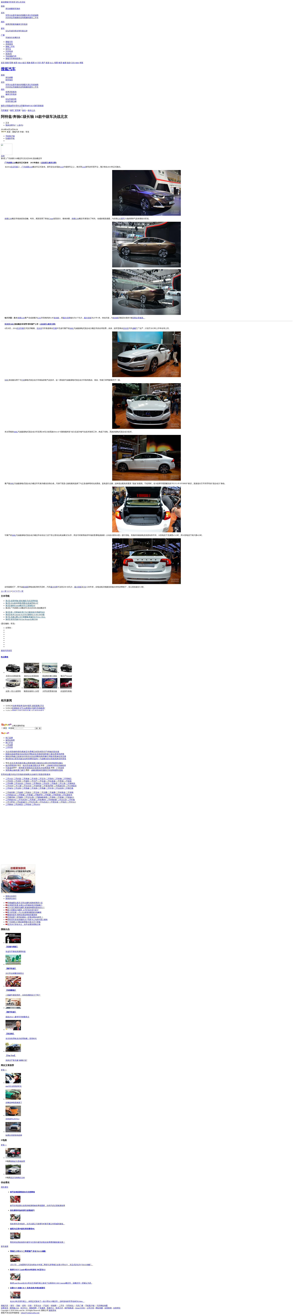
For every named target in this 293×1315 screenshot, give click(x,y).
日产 (45, 752)
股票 (33, 63)
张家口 (34, 763)
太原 (45, 763)
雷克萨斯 (60, 754)
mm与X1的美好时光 (13, 1086)
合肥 (44, 768)
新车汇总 (31, 110)
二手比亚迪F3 (21, 802)
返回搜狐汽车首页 (8, 2)
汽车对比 (9, 18)
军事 (11, 63)
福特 (15, 752)
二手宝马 (41, 779)
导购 (14, 18)
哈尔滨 (25, 765)
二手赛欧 (51, 797)
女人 (52, 63)
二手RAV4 (36, 804)
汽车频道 (4, 110)
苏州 (56, 765)
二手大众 (9, 779)
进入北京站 (20, 2)
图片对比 (12, 774)
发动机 (56, 318)
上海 (48, 765)
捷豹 (44, 759)
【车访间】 (10, 1034)
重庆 (45, 770)
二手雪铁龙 (36, 783)
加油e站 (8, 54)
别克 (37, 752)
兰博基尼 (50, 756)
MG (12, 759)
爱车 (3, 28)
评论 (7, 9)
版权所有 (52, 1310)
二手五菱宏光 (66, 795)
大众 (7, 752)
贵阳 (61, 770)
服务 (18, 24)
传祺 (27, 167)
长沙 (40, 768)
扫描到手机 (10, 138)
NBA (20, 63)
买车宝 (8, 49)
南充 (41, 770)
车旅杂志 (9, 37)
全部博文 (117, 1308)
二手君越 (60, 797)
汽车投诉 (23, 24)
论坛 (7, 31)
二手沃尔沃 (26, 786)
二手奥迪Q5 (69, 797)
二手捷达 (27, 792)
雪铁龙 (32, 754)
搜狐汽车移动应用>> (13, 58)
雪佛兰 (32, 752)
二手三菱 (17, 786)
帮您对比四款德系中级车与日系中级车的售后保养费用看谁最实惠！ (37, 1242)
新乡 (24, 768)
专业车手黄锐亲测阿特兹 (15, 951)
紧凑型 (11, 106)
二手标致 (68, 781)
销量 (11, 9)
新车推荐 (4, 1246)
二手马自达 (18, 783)
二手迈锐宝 (18, 804)
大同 (49, 763)
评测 (22, 15)
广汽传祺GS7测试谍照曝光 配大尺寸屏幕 (24, 922)
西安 (57, 770)
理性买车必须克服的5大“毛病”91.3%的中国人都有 (27, 920)
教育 (60, 63)
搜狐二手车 (10, 46)
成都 (134, 328)
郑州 (20, 768)
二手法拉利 (58, 788)
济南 (53, 763)
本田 (41, 752)
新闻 (3, 6)
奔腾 (30, 759)
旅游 (69, 63)
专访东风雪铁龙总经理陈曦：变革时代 (21, 1038)
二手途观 (19, 792)
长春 (30, 765)
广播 (3, 35)
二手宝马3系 (29, 797)
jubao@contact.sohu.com (30, 1313)
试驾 (22, 18)
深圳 (62, 768)
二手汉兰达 (62, 800)
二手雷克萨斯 (47, 786)
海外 (18, 9)
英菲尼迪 (18, 759)
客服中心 (50, 1308)
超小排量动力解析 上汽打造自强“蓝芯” (23, 910)
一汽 (40, 759)
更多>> (4, 1070)
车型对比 (4, 774)
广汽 (23, 167)
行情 (30, 1306)
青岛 (57, 763)
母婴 (56, 63)
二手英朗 (69, 792)
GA (13, 163)
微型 (3, 106)
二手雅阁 (19, 797)
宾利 (60, 759)
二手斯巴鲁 (68, 788)
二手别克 (9, 781)
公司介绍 (90, 1308)
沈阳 (34, 765)
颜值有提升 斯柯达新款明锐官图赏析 (22, 915)
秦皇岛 (40, 763)
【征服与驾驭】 (11, 947)
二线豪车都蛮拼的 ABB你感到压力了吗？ (23, 995)
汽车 (39, 63)
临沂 (7, 765)
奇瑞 (17, 754)
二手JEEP (9, 786)
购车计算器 (38, 774)
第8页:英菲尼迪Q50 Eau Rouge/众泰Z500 (21, 619)
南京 (52, 765)
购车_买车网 (15, 110)
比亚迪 (12, 754)
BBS (77, 63)
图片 (25, 15)
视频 (25, 18)
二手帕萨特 (37, 795)
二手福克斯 (10, 792)
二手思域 (31, 800)
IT (36, 63)
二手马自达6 (22, 800)
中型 (15, 106)
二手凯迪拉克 (59, 786)
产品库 (46, 1306)
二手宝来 (35, 792)
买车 (3, 13)
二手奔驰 (58, 779)
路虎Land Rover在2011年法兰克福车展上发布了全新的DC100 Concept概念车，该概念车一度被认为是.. (51, 1283)
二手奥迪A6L (10, 800)
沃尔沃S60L (9, 324)
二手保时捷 (36, 786)
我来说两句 (14, 125)
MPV (29, 106)
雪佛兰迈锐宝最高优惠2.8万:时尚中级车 (28, 710)
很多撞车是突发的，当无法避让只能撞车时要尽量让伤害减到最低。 (37, 1224)
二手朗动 (9, 804)
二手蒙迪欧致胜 (40, 797)
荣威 (13, 756)
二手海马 (9, 788)
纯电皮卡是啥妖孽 (17, 1161)
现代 (19, 752)
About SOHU (80, 1308)
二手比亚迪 (50, 781)
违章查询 (12, 24)
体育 (15, 63)
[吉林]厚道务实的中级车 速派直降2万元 (28, 706)
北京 (11, 763)
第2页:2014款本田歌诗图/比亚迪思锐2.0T (21, 603)
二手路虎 (53, 783)
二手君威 (29, 795)
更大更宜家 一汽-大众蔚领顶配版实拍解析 (24, 912)
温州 (11, 768)
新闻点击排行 (10, 896)
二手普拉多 (53, 802)
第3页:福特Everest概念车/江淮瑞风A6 (20, 606)
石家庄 (20, 763)
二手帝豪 (41, 788)
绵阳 (37, 770)
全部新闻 (108, 1308)
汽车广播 (79, 1306)
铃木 (27, 754)
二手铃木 (27, 783)
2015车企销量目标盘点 (14, 973)
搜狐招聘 (33, 1308)
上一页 (3, 591)
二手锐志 (62, 802)
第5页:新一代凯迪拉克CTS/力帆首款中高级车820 (25, 612)
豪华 (25, 106)
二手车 (35, 18)
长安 (37, 754)
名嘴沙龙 (16, 37)
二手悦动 (27, 804)
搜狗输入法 (14, 1308)
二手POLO (71, 802)
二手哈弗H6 (41, 800)
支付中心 (24, 1308)
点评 (25, 31)
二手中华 (49, 788)
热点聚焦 (4, 657)
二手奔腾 (9, 783)
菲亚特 (35, 759)
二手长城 (41, 781)
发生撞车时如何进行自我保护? (22, 1210)
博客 (81, 63)
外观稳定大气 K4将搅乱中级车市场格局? (28, 708)
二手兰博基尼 (71, 786)
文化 (73, 63)
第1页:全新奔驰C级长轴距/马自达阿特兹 (21, 601)
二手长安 (45, 783)
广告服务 (41, 1308)
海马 (21, 756)
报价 (18, 15)
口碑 (14, 101)
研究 (14, 9)
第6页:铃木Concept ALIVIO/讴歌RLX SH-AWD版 (25, 615)
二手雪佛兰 (67, 779)
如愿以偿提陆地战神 (13, 1135)
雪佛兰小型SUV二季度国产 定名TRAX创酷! (28, 1251)
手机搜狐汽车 (10, 56)
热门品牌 (9, 738)
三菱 (51, 754)
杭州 (64, 765)
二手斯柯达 (70, 783)
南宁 (23, 770)
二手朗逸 (20, 795)
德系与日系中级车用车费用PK (22, 1229)
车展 (22, 31)
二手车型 (9, 747)
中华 (25, 756)
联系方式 (59, 1308)
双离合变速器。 (138, 318)
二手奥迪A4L (10, 795)
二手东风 (33, 788)
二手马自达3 (43, 802)
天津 (15, 763)
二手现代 (49, 779)
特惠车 (30, 18)
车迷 (11, 31)
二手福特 (25, 781)
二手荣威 (25, 788)
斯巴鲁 (8, 759)
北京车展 (14, 167)
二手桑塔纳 (10, 797)
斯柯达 (8, 756)
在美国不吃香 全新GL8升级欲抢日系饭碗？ (24, 905)
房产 (43, 63)
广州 (58, 768)
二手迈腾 (43, 792)
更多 (64, 759)
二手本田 (17, 781)
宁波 (7, 768)
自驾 (18, 31)
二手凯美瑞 (56, 795)
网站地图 (99, 1308)
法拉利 (25, 759)
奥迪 (23, 752)
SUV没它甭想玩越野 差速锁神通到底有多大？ (26, 908)
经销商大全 (28, 774)
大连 (38, 765)
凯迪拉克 (58, 756)
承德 (29, 763)
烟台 (61, 763)
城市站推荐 (10, 740)
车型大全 (9, 15)
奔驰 (49, 752)
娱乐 (24, 63)
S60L (72, 328)
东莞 (7, 770)
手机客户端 (10, 136)
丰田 (11, 752)
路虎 (41, 754)
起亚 (53, 752)
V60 (23, 380)
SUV (32, 106)
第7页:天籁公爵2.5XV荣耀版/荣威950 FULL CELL (25, 617)
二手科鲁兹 (60, 792)
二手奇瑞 (59, 781)
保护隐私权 (69, 1308)
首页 (3, 63)
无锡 (60, 765)
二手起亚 (17, 779)
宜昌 (36, 768)
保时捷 (46, 754)
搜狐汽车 (9, 42)
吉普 (55, 754)
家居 (47, 63)
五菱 (64, 756)
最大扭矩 (87, 318)
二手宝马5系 (32, 802)
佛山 (11, 770)
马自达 (22, 754)
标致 (7, 754)
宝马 (27, 752)
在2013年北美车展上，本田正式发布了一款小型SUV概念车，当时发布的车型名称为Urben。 (47, 1301)
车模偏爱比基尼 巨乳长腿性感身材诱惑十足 (25, 903)
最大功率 (66, 318)
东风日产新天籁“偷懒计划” (16, 1060)
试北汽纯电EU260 (17, 1178)
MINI (48, 759)
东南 (52, 759)
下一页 (20, 591)
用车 (3, 22)
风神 (56, 759)
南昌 (48, 768)
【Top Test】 (10, 1055)
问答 (14, 31)
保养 (7, 24)
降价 (18, 18)
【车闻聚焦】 (10, 990)
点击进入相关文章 (48, 163)
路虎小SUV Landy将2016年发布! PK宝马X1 (27, 1270)
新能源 (40, 106)
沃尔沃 (39, 328)
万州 (49, 770)
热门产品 (9, 743)
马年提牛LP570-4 (12, 1119)
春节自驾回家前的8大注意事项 (22, 1192)
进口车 (30, 15)
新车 (14, 15)
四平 (123, 219)
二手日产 (33, 781)
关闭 (3, 156)
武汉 (32, 768)
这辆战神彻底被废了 (13, 1103)
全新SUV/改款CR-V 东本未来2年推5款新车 (27, 1288)
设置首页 (4, 1308)
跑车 (36, 106)
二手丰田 (33, 779)
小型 (6, 106)
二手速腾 (51, 792)
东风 (41, 756)
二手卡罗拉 (10, 802)
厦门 (19, 770)
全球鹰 (36, 756)
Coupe (51, 219)
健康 (64, 63)
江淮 (17, 756)
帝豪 (45, 756)
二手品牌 (9, 745)
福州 (15, 770)
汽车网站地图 (102, 1306)
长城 (57, 752)
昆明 (53, 770)
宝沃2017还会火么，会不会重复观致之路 (23, 924)
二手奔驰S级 (51, 800)
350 (84, 587)
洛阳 (28, 768)
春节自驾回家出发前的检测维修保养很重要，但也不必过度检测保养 (37, 1206)
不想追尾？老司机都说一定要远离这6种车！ (25, 917)
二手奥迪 (25, 779)
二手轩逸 (71, 800)
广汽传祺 (8, 163)
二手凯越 (47, 795)
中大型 (20, 106)
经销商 (35, 15)
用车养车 (4, 1187)
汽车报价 (20, 774)
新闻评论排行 (10, 899)
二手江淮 (61, 783)
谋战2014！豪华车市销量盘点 (17, 1017)
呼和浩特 (13, 765)
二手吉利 (17, 788)
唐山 (25, 763)
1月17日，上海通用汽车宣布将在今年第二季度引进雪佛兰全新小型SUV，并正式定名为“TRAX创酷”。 (51, 1265)
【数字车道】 (10, 968)
